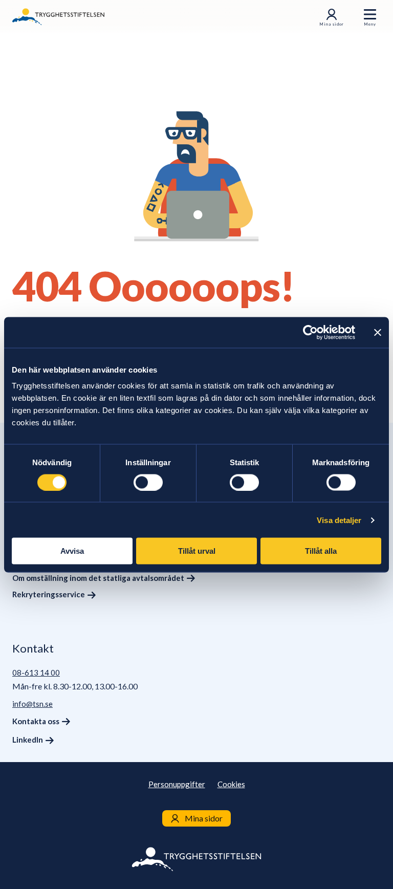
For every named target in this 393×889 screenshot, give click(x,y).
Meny (370, 24)
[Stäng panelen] (377, 332)
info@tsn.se (32, 703)
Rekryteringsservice (48, 594)
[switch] (148, 482)
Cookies (231, 784)
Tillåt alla (321, 551)
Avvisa (72, 551)
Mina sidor (331, 24)
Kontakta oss (35, 721)
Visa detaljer (339, 519)
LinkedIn (27, 739)
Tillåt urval (196, 551)
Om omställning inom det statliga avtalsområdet (98, 577)
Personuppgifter (176, 784)
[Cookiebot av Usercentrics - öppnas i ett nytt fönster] (310, 332)
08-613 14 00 (36, 672)
